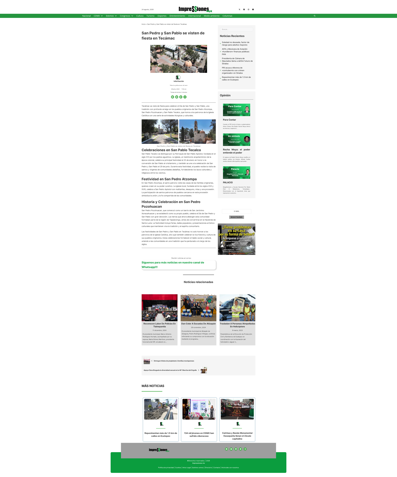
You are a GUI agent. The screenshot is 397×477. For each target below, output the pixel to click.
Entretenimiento (177, 15)
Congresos (125, 15)
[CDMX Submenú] (102, 16)
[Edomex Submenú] (116, 16)
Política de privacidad (166, 468)
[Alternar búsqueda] (315, 16)
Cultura (139, 15)
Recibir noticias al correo (181, 258)
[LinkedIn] (235, 449)
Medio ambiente (211, 15)
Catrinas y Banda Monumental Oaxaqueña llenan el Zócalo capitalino (237, 436)
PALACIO (228, 182)
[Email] (176, 97)
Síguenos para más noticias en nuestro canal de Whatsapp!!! (173, 265)
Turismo (150, 15)
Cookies (178, 468)
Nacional (86, 15)
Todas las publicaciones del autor (179, 85)
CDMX (97, 15)
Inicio (144, 24)
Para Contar (229, 119)
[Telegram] (185, 97)
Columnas (227, 15)
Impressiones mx (198, 463)
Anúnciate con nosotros (230, 468)
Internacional (194, 15)
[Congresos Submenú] (132, 16)
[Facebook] (172, 97)
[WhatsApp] (180, 97)
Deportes (162, 15)
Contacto (216, 468)
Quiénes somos (197, 468)
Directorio (208, 468)
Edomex (110, 15)
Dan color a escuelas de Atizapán (198, 323)
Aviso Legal (186, 468)
